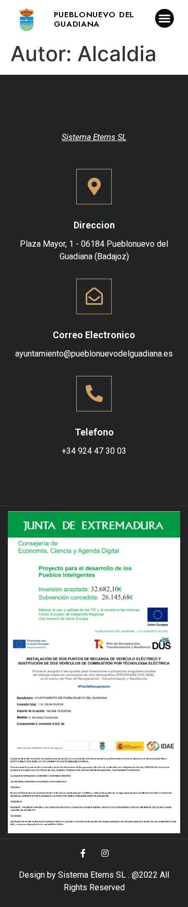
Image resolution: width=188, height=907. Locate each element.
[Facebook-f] (83, 853)
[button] (164, 18)
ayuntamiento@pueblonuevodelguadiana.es (94, 354)
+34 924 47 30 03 (94, 451)
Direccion (94, 225)
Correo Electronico (94, 334)
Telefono (94, 432)
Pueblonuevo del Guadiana (94, 19)
